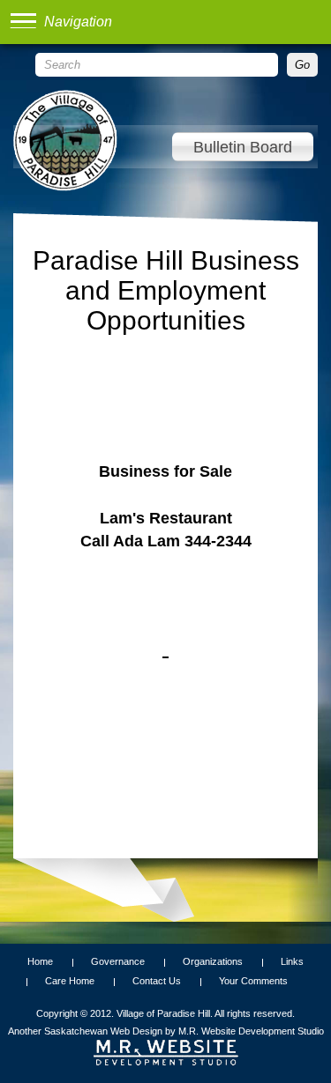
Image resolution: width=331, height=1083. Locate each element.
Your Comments (253, 980)
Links (292, 961)
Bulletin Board (242, 147)
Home (40, 961)
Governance (118, 961)
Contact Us (156, 980)
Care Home (69, 980)
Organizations (213, 961)
